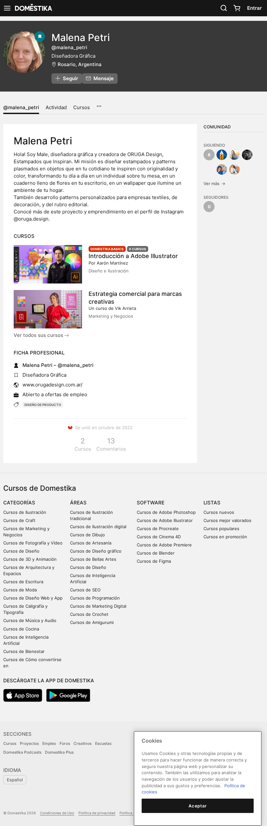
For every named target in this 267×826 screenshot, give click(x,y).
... (98, 104)
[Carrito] (237, 8)
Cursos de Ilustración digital (98, 526)
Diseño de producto (42, 405)
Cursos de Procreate (158, 528)
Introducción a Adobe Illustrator (133, 256)
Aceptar (198, 805)
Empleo (49, 743)
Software (150, 503)
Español (15, 779)
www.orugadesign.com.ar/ (52, 385)
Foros (65, 743)
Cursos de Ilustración (24, 512)
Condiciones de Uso (57, 813)
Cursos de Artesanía (90, 542)
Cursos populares (221, 528)
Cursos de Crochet (89, 614)
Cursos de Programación (95, 598)
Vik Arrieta (125, 308)
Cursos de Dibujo (87, 534)
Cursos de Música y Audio (29, 620)
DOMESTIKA (33, 8)
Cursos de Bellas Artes (93, 559)
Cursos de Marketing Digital (98, 606)
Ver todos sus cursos (39, 335)
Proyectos (29, 743)
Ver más (214, 183)
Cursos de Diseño (21, 551)
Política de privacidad (96, 813)
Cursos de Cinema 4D (159, 536)
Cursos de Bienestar (24, 651)
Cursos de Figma (154, 561)
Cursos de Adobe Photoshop (166, 512)
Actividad (56, 107)
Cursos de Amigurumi (92, 622)
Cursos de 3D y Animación (30, 559)
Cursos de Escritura (23, 581)
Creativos (82, 743)
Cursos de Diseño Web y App (33, 598)
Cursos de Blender (156, 553)
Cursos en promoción (225, 536)
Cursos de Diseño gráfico (95, 551)
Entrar (254, 8)
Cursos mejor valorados (227, 520)
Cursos (81, 107)
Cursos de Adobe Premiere (164, 544)
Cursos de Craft (19, 520)
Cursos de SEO (85, 589)
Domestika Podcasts (22, 752)
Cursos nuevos (219, 512)
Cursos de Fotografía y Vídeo (33, 542)
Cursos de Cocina (21, 628)
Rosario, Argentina (80, 64)
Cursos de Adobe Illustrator (165, 520)
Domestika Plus (59, 752)
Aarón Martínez (112, 263)
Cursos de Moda (20, 589)
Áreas (78, 503)
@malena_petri (21, 107)
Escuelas (103, 743)
